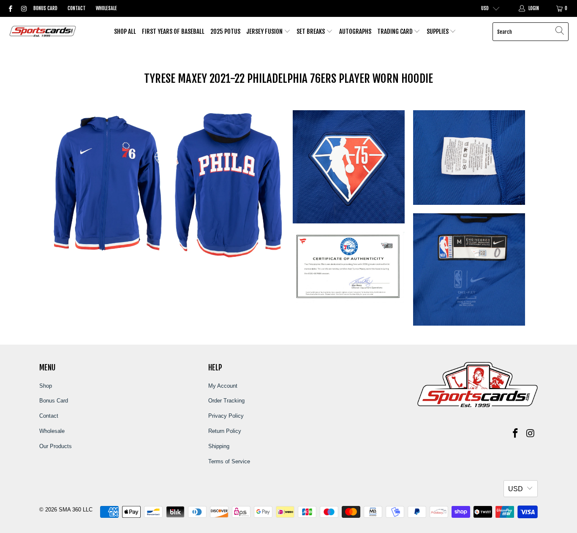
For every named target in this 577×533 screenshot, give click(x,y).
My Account (222, 386)
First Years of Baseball (173, 31)
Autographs (355, 31)
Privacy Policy (226, 416)
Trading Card (395, 31)
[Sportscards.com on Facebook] (10, 8)
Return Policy (224, 431)
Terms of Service (229, 461)
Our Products (55, 446)
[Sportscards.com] (43, 32)
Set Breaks (311, 31)
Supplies (438, 31)
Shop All (125, 31)
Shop (45, 386)
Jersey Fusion (265, 31)
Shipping (218, 446)
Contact (77, 8)
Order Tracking (226, 400)
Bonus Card (45, 8)
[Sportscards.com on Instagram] (23, 8)
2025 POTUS (225, 31)
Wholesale (106, 8)
